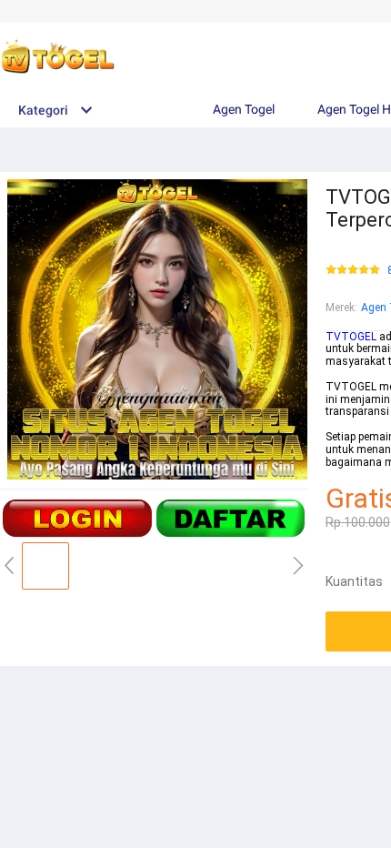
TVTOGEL (351, 336)
